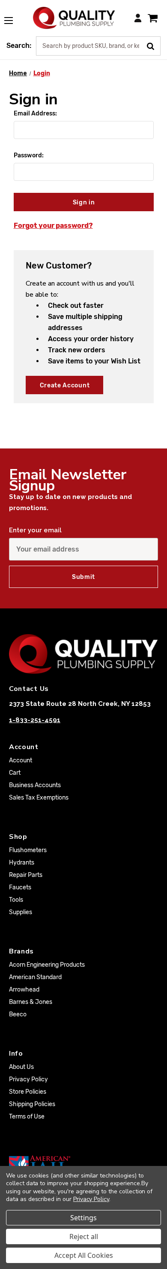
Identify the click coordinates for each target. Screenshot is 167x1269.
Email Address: (35, 113)
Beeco (18, 1014)
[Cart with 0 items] (153, 18)
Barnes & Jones (30, 1002)
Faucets (20, 887)
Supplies (20, 912)
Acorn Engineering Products (47, 964)
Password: (29, 155)
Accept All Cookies (83, 1255)
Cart (15, 772)
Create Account (65, 385)
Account (20, 760)
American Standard (35, 977)
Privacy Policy (28, 1079)
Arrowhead (24, 989)
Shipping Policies (32, 1104)
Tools (16, 899)
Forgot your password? (53, 225)
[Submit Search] (153, 45)
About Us (21, 1067)
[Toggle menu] (12, 15)
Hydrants (21, 862)
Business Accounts (35, 785)
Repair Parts (25, 875)
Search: (18, 45)
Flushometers (28, 850)
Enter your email (35, 530)
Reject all (83, 1236)
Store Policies (27, 1091)
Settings (83, 1217)
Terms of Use (27, 1116)
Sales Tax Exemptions (39, 797)
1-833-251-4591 (34, 720)
